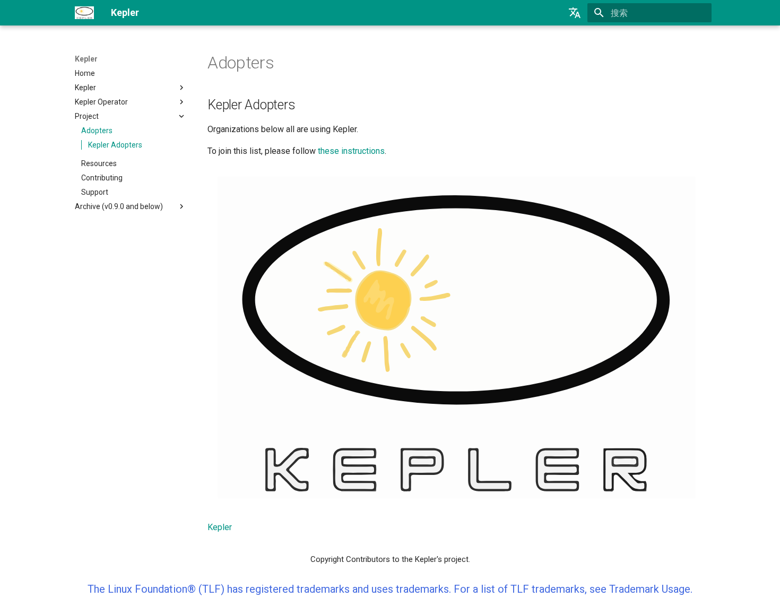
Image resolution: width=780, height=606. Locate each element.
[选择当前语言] (574, 12)
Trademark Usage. (650, 589)
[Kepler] (84, 12)
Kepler (86, 59)
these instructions (351, 151)
